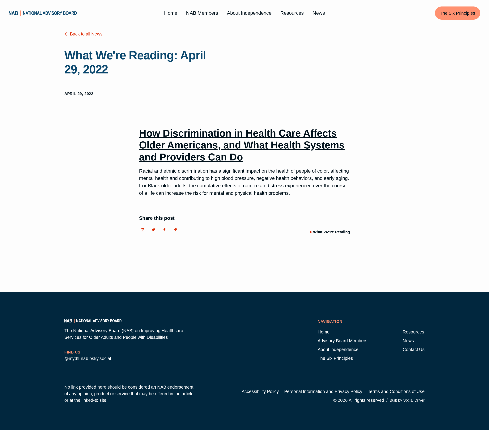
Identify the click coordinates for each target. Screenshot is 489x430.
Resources (292, 13)
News (319, 13)
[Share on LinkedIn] (143, 230)
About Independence (249, 13)
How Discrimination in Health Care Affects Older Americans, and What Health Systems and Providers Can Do (242, 145)
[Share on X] (154, 230)
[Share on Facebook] (165, 230)
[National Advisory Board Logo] (43, 13)
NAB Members (202, 13)
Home (170, 13)
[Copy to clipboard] (176, 230)
